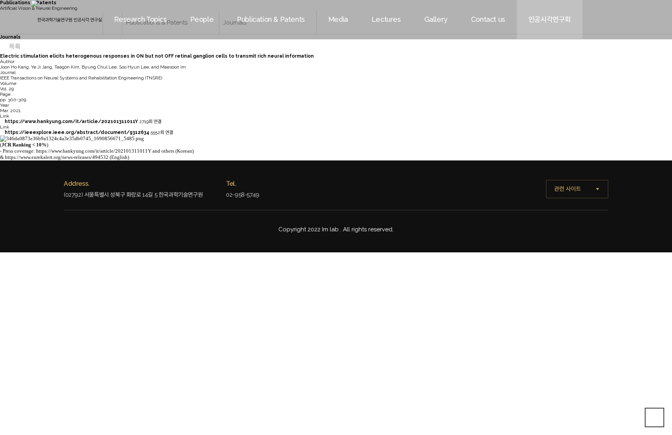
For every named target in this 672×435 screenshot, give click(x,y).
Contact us (488, 19)
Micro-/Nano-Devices (217, 48)
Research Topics (140, 19)
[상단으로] (654, 417)
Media (338, 19)
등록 (621, 48)
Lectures (386, 19)
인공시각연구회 (549, 19)
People (202, 19)
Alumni (264, 48)
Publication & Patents (271, 19)
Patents (355, 48)
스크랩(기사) (398, 48)
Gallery (436, 19)
